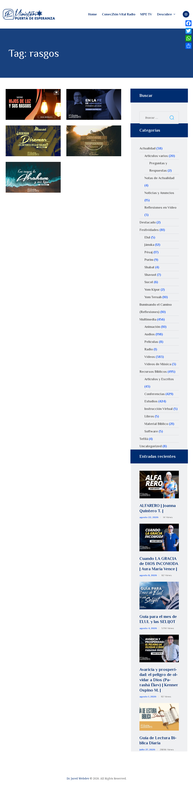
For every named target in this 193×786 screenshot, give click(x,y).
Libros (149, 416)
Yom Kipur (152, 289)
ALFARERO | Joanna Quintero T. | (157, 508)
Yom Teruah (153, 297)
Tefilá (143, 439)
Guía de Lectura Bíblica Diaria (157, 740)
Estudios (151, 401)
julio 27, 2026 (147, 749)
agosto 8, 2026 (148, 575)
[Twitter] (188, 31)
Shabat (149, 267)
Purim (148, 260)
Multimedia (147, 319)
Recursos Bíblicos (153, 371)
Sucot (148, 282)
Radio (148, 349)
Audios (149, 334)
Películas (151, 342)
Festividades (149, 230)
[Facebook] (188, 23)
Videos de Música (157, 364)
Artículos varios (156, 156)
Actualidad (147, 148)
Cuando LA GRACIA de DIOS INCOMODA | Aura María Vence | (158, 563)
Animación (152, 327)
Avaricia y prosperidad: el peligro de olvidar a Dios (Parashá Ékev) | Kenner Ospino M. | (158, 679)
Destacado (147, 222)
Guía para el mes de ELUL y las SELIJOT (158, 619)
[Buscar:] (159, 117)
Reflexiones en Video (160, 207)
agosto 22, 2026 (148, 517)
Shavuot (150, 275)
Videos (149, 357)
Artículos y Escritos (159, 379)
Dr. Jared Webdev (78, 778)
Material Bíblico (156, 424)
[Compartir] (188, 46)
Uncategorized (150, 446)
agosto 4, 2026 (148, 628)
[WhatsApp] (188, 38)
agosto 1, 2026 (147, 696)
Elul (147, 237)
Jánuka (149, 245)
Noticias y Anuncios (159, 193)
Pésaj (148, 252)
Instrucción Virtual (158, 409)
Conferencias (154, 394)
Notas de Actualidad (159, 178)
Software (151, 431)
